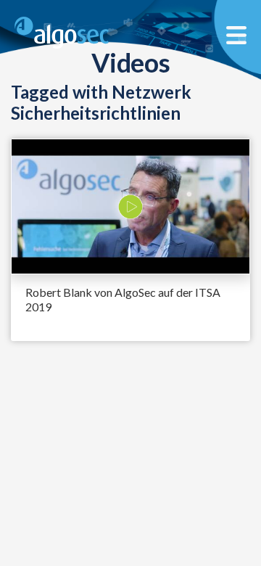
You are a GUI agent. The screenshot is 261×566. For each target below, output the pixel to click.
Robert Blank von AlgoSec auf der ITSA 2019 (122, 299)
